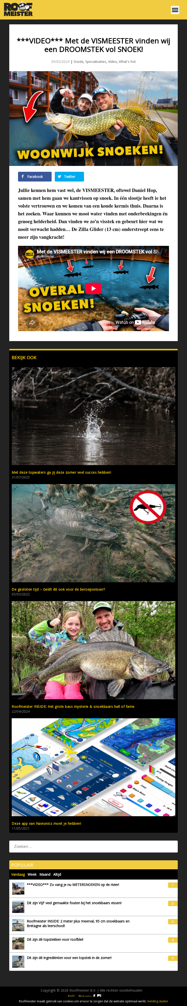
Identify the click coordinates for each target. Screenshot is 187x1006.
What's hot (127, 61)
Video (112, 61)
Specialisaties (95, 61)
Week (32, 874)
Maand (44, 874)
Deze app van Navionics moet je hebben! (46, 823)
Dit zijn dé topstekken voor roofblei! (55, 939)
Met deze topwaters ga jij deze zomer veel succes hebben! (61, 472)
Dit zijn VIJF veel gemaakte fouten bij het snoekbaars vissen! (74, 903)
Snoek (78, 61)
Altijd (57, 874)
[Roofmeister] (17, 15)
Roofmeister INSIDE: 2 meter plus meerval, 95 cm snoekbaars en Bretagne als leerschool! (78, 923)
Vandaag (18, 874)
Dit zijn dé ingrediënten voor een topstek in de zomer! (69, 958)
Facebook (34, 176)
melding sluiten (157, 1001)
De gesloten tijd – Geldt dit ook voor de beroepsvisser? (58, 589)
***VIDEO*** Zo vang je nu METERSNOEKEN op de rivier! (73, 884)
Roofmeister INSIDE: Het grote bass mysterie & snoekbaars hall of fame (73, 706)
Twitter (69, 176)
